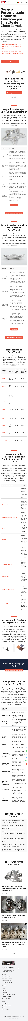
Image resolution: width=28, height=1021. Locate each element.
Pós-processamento (6, 980)
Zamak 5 (4, 386)
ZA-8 (3, 418)
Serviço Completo (6, 998)
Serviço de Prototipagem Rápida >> (12, 46)
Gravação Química (6, 576)
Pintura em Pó (5, 504)
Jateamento (4, 551)
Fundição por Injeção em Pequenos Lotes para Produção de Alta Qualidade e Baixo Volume (14, 888)
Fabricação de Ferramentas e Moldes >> (13, 53)
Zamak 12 (4, 425)
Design (3, 988)
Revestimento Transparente (8, 589)
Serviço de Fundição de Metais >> (12, 44)
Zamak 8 (4, 409)
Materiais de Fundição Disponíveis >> (13, 51)
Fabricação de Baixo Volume (8, 994)
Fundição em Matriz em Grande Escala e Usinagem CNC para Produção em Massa (13, 944)
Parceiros (4, 1007)
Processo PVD (5, 603)
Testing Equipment (6, 1005)
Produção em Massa (6, 996)
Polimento (4, 539)
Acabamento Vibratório (7, 564)
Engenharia (4, 990)
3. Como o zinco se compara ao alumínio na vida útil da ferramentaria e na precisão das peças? (13, 833)
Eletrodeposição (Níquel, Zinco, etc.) (10, 517)
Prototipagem (5, 992)
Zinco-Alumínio (5, 440)
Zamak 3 (4, 378)
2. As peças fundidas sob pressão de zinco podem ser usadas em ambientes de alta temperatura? (13, 827)
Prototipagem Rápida (7, 978)
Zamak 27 (4, 432)
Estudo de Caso (5, 1009)
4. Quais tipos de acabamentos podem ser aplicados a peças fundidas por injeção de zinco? (13, 839)
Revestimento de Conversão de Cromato (11, 493)
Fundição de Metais (6, 976)
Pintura (3, 528)
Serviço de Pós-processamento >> (11, 49)
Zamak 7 (4, 402)
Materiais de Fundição (7, 982)
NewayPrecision (5, 1003)
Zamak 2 (4, 395)
